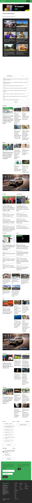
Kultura (4, 387)
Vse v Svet (27, 298)
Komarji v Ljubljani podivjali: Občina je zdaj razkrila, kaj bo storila (13, 85)
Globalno (4, 307)
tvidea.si (4, 494)
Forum (20, 487)
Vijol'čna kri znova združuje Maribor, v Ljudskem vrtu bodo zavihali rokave (9, 40)
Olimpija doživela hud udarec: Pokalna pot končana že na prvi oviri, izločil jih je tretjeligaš (8, 155)
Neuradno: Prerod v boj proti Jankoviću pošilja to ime (11, 99)
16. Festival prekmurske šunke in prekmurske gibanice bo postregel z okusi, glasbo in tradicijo (7, 281)
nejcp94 (6, 438)
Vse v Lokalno (27, 105)
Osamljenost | (7, 423)
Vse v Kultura (27, 387)
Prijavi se (28, 1)
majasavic (10, 423)
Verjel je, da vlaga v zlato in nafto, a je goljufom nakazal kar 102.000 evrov (14, 93)
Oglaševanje (26, 486)
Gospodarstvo (19, 194)
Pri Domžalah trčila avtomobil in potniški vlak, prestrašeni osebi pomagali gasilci (25, 364)
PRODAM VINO (7, 454)
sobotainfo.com (5, 486)
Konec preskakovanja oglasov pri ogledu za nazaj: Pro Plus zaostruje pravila (22, 253)
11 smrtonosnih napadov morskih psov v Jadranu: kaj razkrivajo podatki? (17, 324)
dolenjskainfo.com (6, 491)
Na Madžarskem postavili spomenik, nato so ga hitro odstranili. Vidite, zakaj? (20, 29)
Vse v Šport (27, 142)
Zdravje (15, 493)
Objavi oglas (9, 458)
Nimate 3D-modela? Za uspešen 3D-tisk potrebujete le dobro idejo (9, 260)
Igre (20, 486)
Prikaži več (16, 101)
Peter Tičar (12, 429)
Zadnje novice (16, 498)
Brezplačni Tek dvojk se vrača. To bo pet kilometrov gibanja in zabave (25, 169)
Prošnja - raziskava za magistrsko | (10, 437)
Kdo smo (26, 484)
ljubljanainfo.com (5, 492)
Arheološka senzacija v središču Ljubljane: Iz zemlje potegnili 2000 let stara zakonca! (8, 400)
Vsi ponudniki (27, 421)
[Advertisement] (16, 68)
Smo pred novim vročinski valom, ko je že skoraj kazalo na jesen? (9, 267)
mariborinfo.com (5, 487)
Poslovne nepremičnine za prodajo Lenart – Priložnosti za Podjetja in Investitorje (10, 451)
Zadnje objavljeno (9, 75)
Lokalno (5, 105)
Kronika (5, 353)
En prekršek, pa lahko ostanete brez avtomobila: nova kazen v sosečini (25, 309)
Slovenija (4, 233)
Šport (4, 142)
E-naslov (4, 468)
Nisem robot (6, 473)
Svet (4, 299)
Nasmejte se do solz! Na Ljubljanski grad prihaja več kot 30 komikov (17, 398)
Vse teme (13, 421)
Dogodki (21, 484)
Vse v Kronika (27, 353)
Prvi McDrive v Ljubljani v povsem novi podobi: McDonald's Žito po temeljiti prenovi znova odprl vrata (25, 281)
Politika (4, 194)
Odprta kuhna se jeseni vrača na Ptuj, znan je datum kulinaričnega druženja (21, 52)
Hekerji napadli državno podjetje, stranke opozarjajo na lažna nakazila (22, 221)
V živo (22, 75)
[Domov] (3, 1)
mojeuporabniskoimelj (9, 426)
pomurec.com (5, 489)
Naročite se (5, 476)
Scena (17, 233)
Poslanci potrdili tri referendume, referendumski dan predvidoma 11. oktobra (9, 221)
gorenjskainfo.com (6, 493)
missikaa (12, 440)
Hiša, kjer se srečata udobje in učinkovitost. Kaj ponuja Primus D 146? (22, 268)
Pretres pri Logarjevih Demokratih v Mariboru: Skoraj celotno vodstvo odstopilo (9, 29)
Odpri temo (9, 444)
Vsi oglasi (13, 448)
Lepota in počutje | (7, 440)
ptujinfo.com (5, 488)
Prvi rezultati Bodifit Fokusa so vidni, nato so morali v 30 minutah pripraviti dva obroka (17, 154)
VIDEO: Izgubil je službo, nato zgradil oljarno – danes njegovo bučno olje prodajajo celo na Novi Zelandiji (25, 135)
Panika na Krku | (7, 434)
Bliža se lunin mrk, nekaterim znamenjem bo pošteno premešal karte (22, 247)
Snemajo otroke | (7, 429)
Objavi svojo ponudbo (23, 424)
